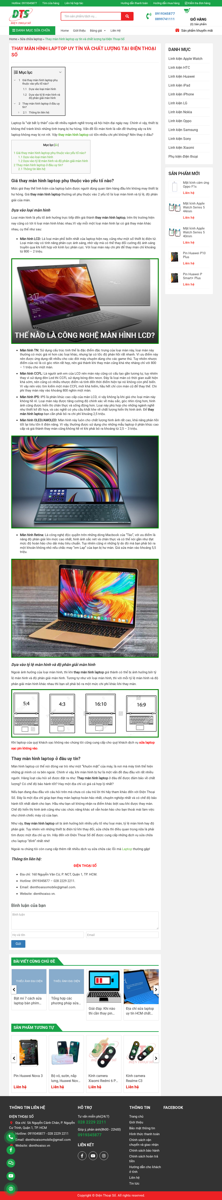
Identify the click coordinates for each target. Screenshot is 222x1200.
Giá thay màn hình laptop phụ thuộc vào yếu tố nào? (50, 153)
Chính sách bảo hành (144, 1150)
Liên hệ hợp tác (74, 3)
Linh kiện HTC (179, 68)
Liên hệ (134, 1178)
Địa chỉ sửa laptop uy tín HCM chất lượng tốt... (102, 1013)
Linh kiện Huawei (181, 76)
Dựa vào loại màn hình (35, 157)
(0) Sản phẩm (198, 24)
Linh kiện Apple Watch (185, 59)
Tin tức (134, 1183)
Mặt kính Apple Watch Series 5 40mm (194, 232)
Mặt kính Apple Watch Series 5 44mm (194, 207)
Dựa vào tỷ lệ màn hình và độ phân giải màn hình (53, 161)
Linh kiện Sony (179, 139)
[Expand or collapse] (60, 72)
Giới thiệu (79, 30)
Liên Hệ (116, 30)
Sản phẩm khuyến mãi (196, 31)
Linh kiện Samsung (183, 130)
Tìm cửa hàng (50, 3)
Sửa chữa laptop (31, 39)
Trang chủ (136, 1116)
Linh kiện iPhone (181, 94)
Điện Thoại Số (106, 1195)
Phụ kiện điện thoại (183, 156)
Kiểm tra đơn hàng (198, 3)
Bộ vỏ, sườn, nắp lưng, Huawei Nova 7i (28, 1081)
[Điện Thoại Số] (21, 16)
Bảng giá (96, 30)
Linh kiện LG (177, 103)
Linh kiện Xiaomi (181, 148)
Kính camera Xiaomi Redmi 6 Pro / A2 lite (66, 1081)
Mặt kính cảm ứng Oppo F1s (196, 185)
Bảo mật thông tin (142, 1128)
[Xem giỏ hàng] (187, 10)
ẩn (56, 145)
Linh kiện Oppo (179, 121)
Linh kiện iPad (179, 85)
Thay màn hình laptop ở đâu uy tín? (38, 165)
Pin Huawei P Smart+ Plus (192, 276)
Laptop (127, 849)
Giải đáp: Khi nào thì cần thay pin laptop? (64, 1013)
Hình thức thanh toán (144, 1134)
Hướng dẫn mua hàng (166, 3)
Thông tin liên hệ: (32, 169)
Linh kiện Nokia (180, 112)
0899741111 (165, 19)
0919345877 (29, 3)
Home (65, 30)
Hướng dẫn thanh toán (134, 3)
